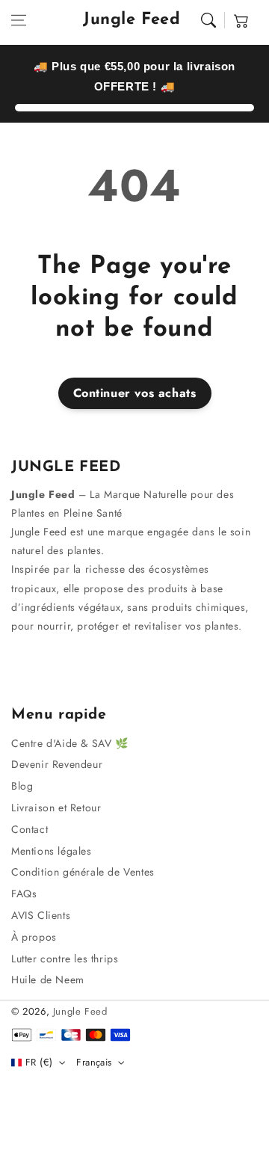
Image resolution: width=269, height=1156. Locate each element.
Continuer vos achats (135, 393)
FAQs (24, 893)
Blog (22, 785)
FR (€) (38, 1062)
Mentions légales (51, 850)
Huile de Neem (47, 979)
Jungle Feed (80, 1011)
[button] (18, 20)
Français (93, 1062)
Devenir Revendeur (56, 764)
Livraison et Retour (56, 807)
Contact (29, 829)
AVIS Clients (40, 915)
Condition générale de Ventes (83, 871)
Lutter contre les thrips (64, 958)
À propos (34, 936)
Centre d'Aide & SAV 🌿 (70, 743)
